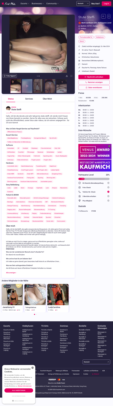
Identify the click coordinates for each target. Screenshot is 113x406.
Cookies (85, 374)
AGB (103, 370)
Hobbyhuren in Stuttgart (27, 348)
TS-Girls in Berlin (46, 330)
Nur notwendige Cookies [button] (18, 396)
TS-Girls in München (44, 337)
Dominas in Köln (65, 343)
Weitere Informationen (25, 386)
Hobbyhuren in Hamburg (27, 335)
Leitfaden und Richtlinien (91, 370)
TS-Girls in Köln (46, 341)
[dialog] (18, 384)
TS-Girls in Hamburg (44, 333)
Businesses (37, 3)
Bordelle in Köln (84, 341)
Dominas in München (64, 339)
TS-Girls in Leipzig (44, 349)
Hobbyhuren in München (27, 339)
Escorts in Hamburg (7, 333)
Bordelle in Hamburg (82, 333)
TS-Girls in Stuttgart (44, 345)
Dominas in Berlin (64, 330)
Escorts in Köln (9, 341)
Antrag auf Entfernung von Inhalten (58, 374)
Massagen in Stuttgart (102, 350)
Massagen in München (102, 342)
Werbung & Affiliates (62, 370)
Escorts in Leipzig (7, 349)
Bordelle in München (82, 337)
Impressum (76, 374)
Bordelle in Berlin (84, 330)
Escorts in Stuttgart (7, 345)
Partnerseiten (76, 370)
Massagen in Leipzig (102, 355)
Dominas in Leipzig (64, 351)
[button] (18, 401)
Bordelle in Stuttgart (82, 345)
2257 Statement (39, 374)
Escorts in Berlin (9, 330)
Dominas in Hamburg (64, 335)
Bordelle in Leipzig (82, 349)
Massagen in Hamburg (102, 337)
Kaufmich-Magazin (46, 370)
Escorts (24, 3)
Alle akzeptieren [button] (18, 390)
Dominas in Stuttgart (64, 346)
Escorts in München (7, 337)
